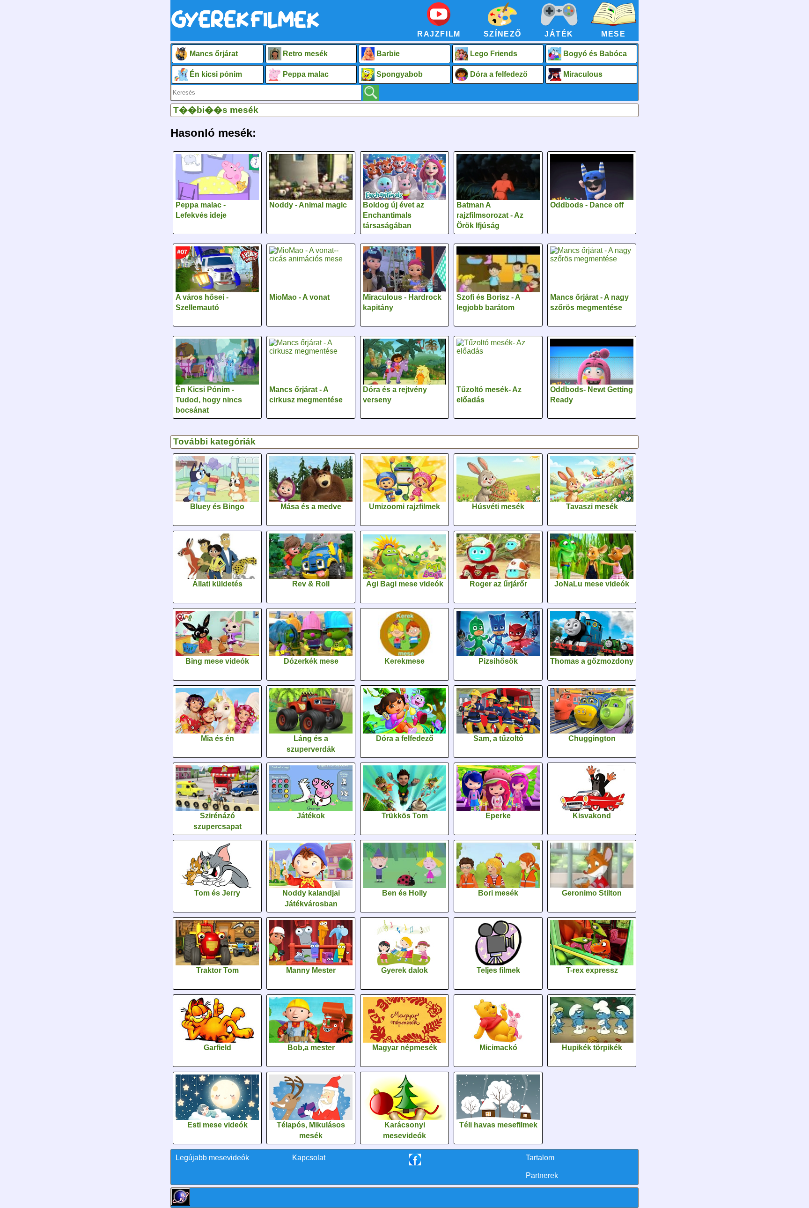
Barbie (388, 54)
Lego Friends (493, 54)
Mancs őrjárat (214, 54)
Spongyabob (399, 74)
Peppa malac (306, 74)
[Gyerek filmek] (245, 29)
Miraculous (583, 74)
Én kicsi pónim (216, 74)
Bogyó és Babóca (595, 54)
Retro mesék (305, 54)
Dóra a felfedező (499, 74)
